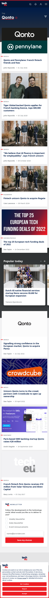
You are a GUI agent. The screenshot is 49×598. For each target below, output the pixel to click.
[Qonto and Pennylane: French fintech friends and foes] (24, 40)
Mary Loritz (8, 494)
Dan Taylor (8, 249)
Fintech (6, 56)
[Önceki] (41, 261)
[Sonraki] (44, 261)
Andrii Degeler (9, 446)
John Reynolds (9, 68)
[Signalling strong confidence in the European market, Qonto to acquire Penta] (24, 324)
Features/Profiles (9, 238)
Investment (7, 435)
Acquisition (7, 194)
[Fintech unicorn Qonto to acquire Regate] (24, 179)
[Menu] (46, 4)
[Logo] (6, 4)
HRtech (5, 387)
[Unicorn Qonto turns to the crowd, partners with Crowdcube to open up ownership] (24, 371)
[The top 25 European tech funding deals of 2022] (24, 222)
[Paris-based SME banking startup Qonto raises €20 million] (24, 419)
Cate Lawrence (9, 203)
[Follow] (16, 18)
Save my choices (24, 540)
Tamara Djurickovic (13, 302)
